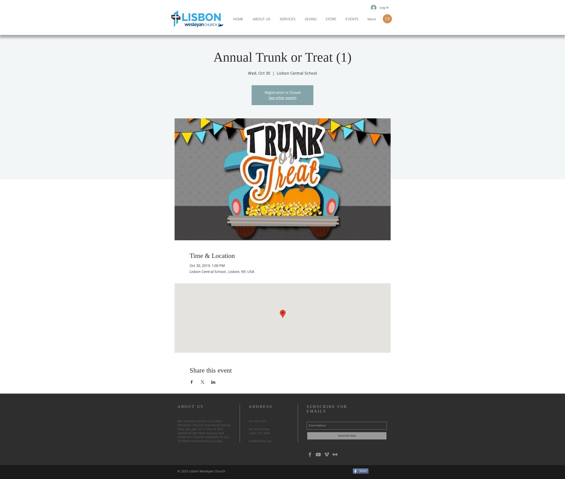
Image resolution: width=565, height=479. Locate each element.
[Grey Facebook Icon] (310, 454)
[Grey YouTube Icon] (318, 454)
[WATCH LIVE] (387, 19)
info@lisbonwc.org (260, 441)
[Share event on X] (202, 382)
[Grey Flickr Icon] (335, 454)
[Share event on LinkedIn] (213, 382)
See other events (283, 97)
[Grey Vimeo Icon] (327, 454)
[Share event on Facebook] (192, 382)
